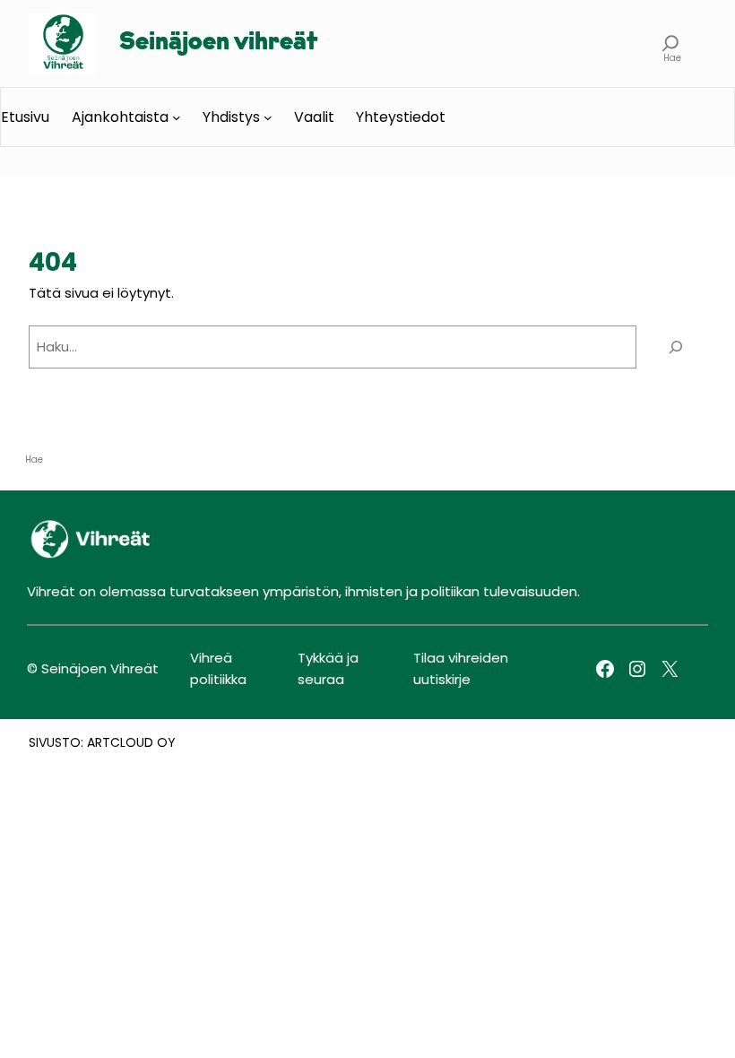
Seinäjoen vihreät (218, 43)
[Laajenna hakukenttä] (671, 43)
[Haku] (675, 347)
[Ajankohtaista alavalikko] (176, 117)
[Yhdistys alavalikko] (268, 117)
